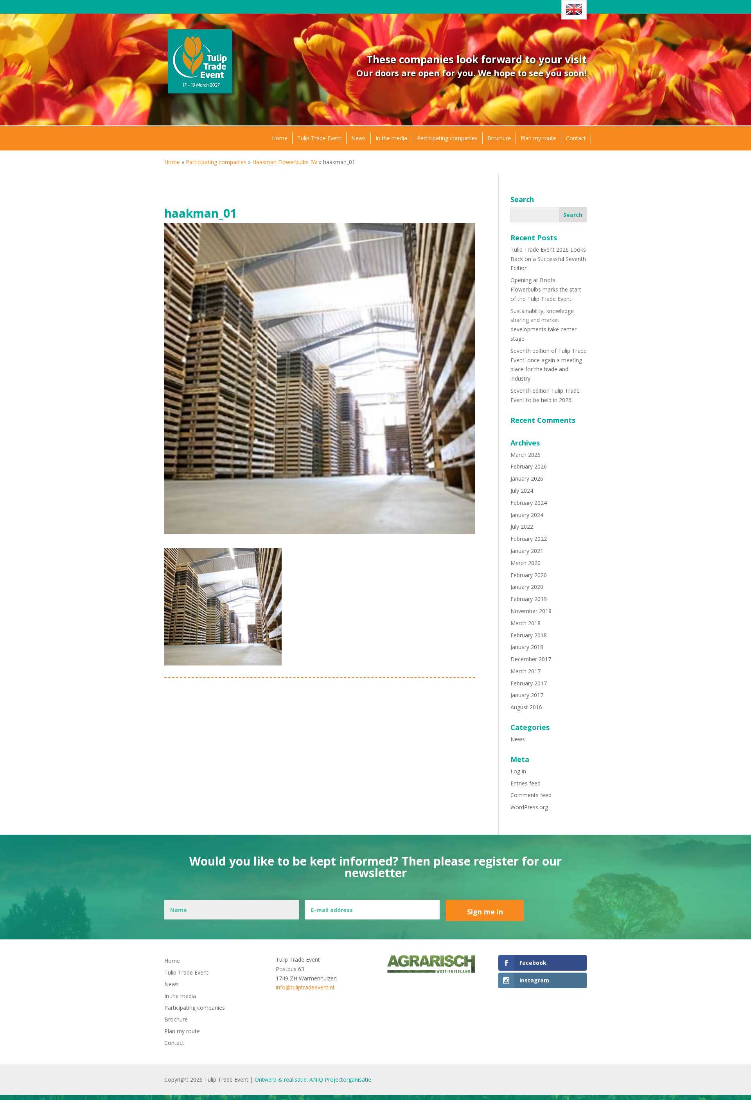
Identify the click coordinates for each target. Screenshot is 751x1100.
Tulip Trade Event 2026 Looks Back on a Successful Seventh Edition (548, 259)
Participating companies (447, 138)
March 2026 (525, 454)
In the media (391, 138)
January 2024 (526, 515)
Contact (576, 138)
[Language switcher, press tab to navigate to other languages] (574, 10)
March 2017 (525, 671)
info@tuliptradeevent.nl (305, 987)
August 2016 (526, 707)
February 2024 (528, 502)
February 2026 (528, 466)
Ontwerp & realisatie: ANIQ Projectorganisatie (313, 1079)
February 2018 (528, 635)
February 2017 (528, 683)
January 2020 (526, 586)
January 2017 (526, 695)
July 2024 (521, 490)
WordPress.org (529, 807)
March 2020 (525, 563)
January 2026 (526, 478)
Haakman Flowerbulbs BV (284, 162)
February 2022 (528, 538)
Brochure (499, 138)
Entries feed (525, 783)
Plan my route (538, 138)
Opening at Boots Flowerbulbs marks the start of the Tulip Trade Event (545, 289)
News (358, 138)
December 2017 (530, 659)
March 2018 (525, 623)
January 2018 (526, 647)
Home (279, 138)
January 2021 (526, 550)
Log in (518, 771)
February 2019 (528, 599)
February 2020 (528, 575)
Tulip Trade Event (319, 138)
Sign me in (485, 911)
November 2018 (531, 611)
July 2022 (521, 526)
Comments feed (531, 795)
